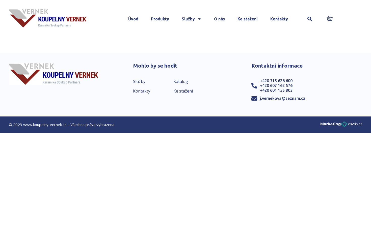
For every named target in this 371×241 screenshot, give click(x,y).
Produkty (160, 19)
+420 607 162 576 (276, 85)
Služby (188, 19)
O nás (219, 19)
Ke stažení (247, 19)
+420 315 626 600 (276, 80)
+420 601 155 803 (276, 90)
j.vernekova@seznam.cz (282, 98)
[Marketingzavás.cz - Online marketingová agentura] (341, 125)
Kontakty (279, 19)
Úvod (133, 19)
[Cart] (330, 18)
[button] (310, 19)
